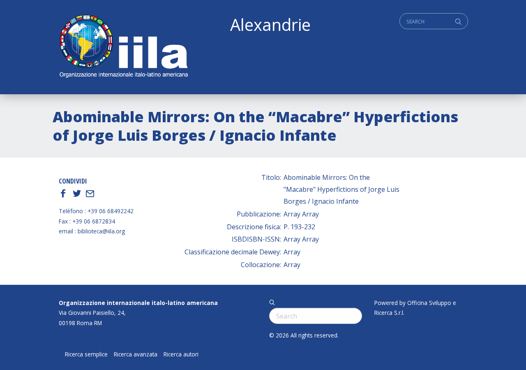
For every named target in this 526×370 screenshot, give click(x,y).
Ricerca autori (181, 354)
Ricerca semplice (86, 354)
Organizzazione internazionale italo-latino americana (138, 303)
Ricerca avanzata (135, 354)
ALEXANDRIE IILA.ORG (123, 47)
